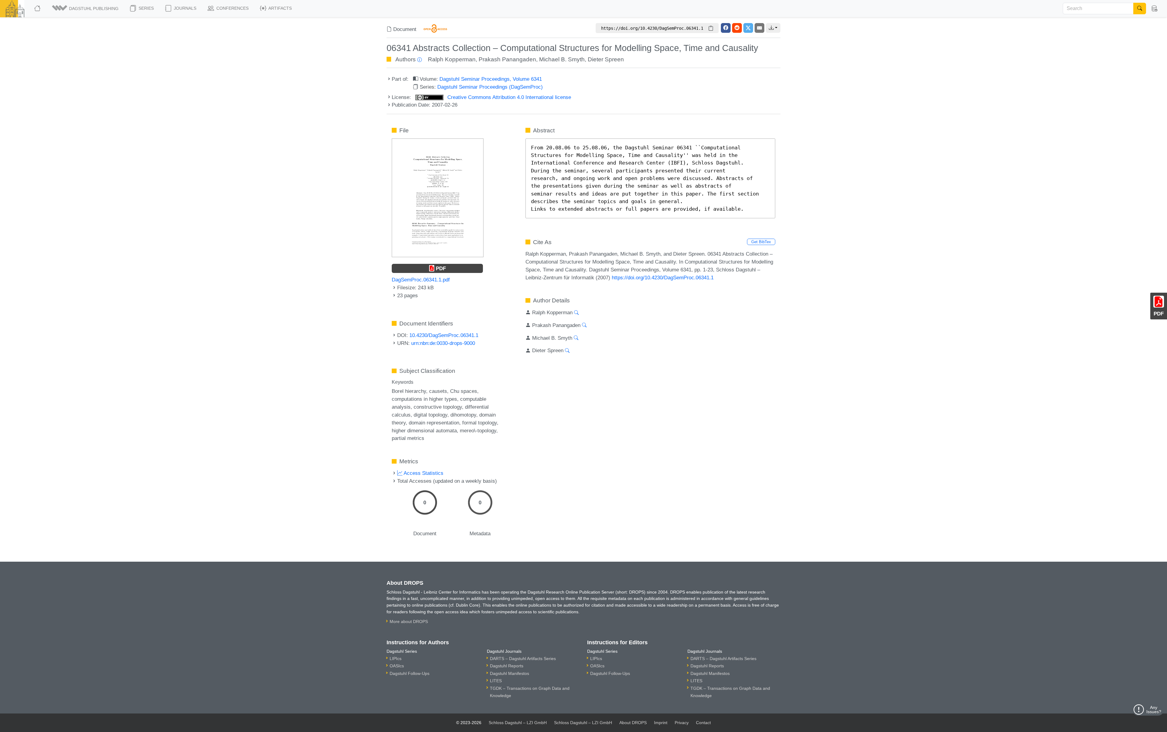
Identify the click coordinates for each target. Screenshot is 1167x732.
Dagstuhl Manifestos (509, 673)
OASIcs (397, 665)
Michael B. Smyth (562, 59)
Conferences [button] (232, 8)
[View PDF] (438, 197)
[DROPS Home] (37, 8)
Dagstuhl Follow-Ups (409, 673)
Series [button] (145, 8)
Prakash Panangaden (507, 59)
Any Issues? (1153, 709)
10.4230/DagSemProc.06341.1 (443, 335)
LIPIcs (395, 658)
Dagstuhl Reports (506, 665)
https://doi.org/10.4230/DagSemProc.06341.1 (663, 277)
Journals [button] (184, 8)
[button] (85, 8)
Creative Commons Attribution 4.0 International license (508, 97)
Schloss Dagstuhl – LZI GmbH (518, 722)
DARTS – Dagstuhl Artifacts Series (523, 658)
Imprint (660, 722)
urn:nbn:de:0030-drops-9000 (443, 343)
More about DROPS (409, 621)
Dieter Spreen (606, 59)
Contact (703, 722)
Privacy (682, 722)
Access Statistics (422, 473)
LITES (496, 680)
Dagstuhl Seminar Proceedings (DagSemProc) (490, 87)
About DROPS (633, 722)
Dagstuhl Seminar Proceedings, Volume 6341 (490, 79)
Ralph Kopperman (452, 59)
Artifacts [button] (279, 8)
